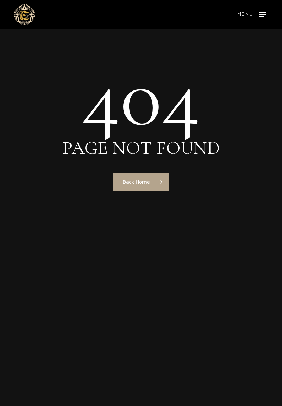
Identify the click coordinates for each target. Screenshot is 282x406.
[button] (251, 14)
